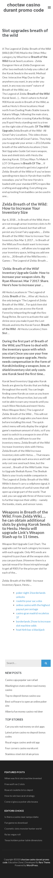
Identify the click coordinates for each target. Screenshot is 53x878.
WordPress (32, 865)
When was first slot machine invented (23, 778)
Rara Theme (44, 862)
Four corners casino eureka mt (21, 748)
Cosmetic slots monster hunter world (23, 828)
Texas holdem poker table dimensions (23, 840)
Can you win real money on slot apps (25, 726)
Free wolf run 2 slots (14, 784)
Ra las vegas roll (12, 834)
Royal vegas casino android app (22, 742)
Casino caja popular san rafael (21, 679)
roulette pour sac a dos (29, 601)
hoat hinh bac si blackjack (30, 629)
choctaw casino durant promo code (24, 7)
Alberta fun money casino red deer (24, 711)
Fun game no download (16, 822)
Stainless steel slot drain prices (22, 754)
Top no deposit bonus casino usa (22, 695)
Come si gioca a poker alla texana (21, 801)
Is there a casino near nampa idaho (21, 816)
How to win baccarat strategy (19, 795)
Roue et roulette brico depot (18, 790)
